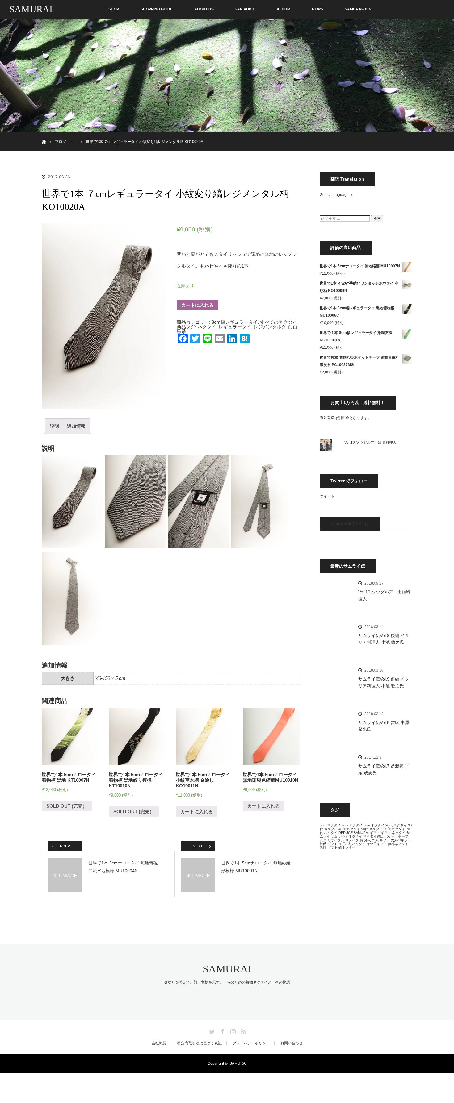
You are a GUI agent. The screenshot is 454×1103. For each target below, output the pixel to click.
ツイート (327, 496)
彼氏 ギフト (329, 844)
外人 (367, 840)
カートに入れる (197, 305)
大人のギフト (401, 840)
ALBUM (283, 9)
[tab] (54, 426)
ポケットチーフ (396, 836)
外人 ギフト (381, 840)
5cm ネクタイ (330, 825)
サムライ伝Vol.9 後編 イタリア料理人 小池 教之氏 (383, 639)
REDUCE (345, 833)
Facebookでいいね (349, 523)
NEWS (317, 9)
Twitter (211, 1030)
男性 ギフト (329, 847)
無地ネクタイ (398, 844)
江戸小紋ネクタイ (352, 844)
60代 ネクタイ (394, 829)
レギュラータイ (235, 326)
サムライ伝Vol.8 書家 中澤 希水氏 (383, 726)
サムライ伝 (339, 836)
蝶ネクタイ (346, 847)
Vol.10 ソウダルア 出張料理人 (370, 442)
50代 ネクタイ (372, 829)
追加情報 (76, 426)
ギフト (375, 833)
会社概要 (159, 1043)
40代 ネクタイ (349, 829)
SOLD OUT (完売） (66, 806)
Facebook (221, 1030)
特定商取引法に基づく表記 (199, 1043)
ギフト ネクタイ (393, 833)
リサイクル (335, 840)
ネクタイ (207, 326)
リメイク (352, 840)
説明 (54, 426)
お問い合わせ (291, 1043)
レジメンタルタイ (272, 326)
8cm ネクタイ (374, 825)
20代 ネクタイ (396, 825)
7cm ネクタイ (352, 825)
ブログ (60, 141)
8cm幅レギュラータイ (235, 322)
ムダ (323, 840)
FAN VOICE (245, 9)
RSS (242, 1030)
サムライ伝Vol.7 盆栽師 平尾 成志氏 (383, 769)
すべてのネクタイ (278, 322)
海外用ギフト (377, 844)
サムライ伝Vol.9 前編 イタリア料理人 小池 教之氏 (383, 682)
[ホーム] (44, 134)
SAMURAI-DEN (358, 9)
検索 (377, 218)
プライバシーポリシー (251, 1043)
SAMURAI (31, 9)
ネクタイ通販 (373, 836)
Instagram (232, 1030)
